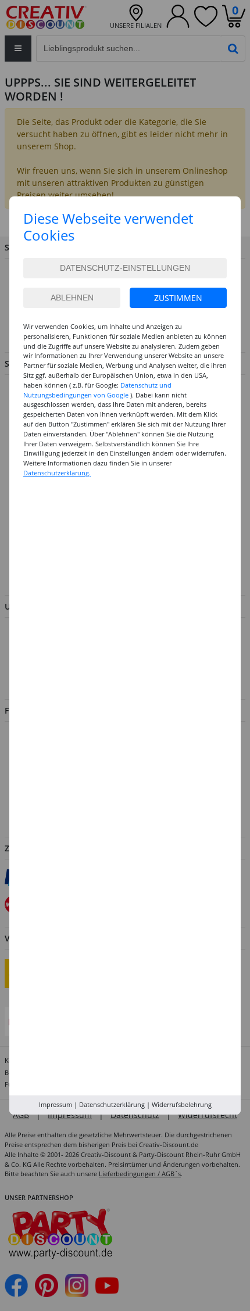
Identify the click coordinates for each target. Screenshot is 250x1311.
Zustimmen (178, 297)
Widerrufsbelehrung (182, 1104)
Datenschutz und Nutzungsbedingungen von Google (97, 390)
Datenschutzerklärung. (57, 472)
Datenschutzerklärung (112, 1104)
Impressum (55, 1104)
